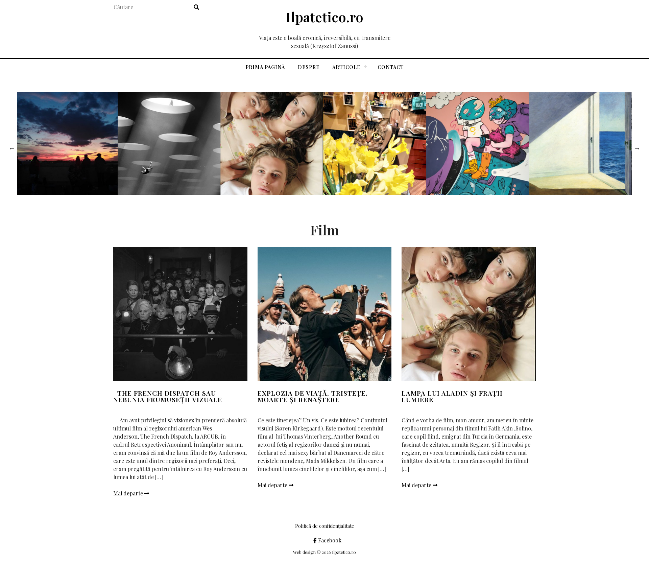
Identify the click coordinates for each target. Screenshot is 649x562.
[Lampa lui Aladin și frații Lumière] (469, 314)
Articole (346, 67)
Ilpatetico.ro (324, 17)
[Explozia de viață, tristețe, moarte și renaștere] (325, 314)
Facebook (329, 540)
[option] (68, 143)
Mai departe (128, 493)
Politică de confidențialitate (324, 525)
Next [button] (637, 147)
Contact (391, 67)
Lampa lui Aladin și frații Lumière (452, 396)
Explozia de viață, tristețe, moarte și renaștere (313, 396)
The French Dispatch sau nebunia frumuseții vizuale (167, 396)
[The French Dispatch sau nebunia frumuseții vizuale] (180, 314)
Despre (308, 67)
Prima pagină (265, 67)
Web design (304, 552)
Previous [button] (11, 147)
